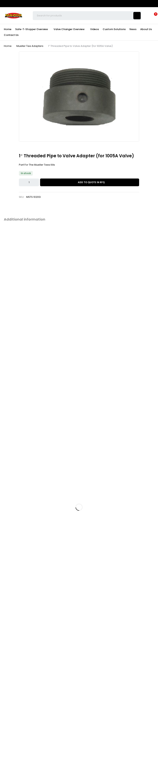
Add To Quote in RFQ (91, 182)
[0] (152, 16)
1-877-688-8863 (10, 290)
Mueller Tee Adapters (29, 46)
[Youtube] (146, 3)
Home (8, 46)
